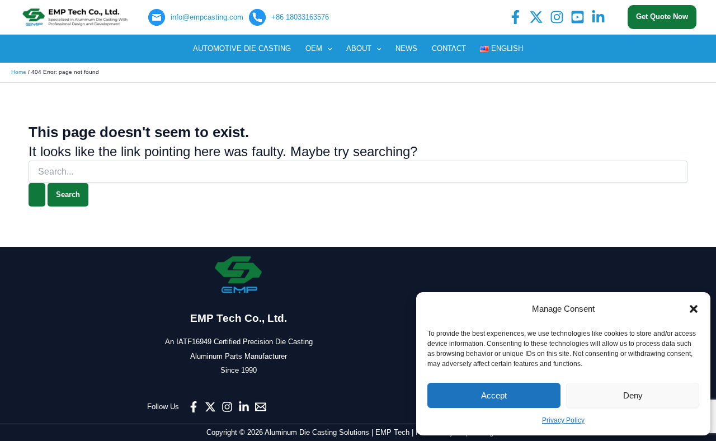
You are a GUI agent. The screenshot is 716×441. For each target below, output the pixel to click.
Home (18, 72)
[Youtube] (578, 17)
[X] (536, 17)
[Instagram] (557, 17)
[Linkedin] (598, 17)
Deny (633, 395)
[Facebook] (515, 17)
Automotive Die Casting (242, 48)
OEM (313, 48)
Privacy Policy (563, 420)
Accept (494, 395)
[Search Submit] (37, 195)
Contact (449, 48)
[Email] (260, 406)
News (406, 48)
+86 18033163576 (300, 17)
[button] (693, 309)
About (358, 48)
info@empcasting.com (207, 17)
